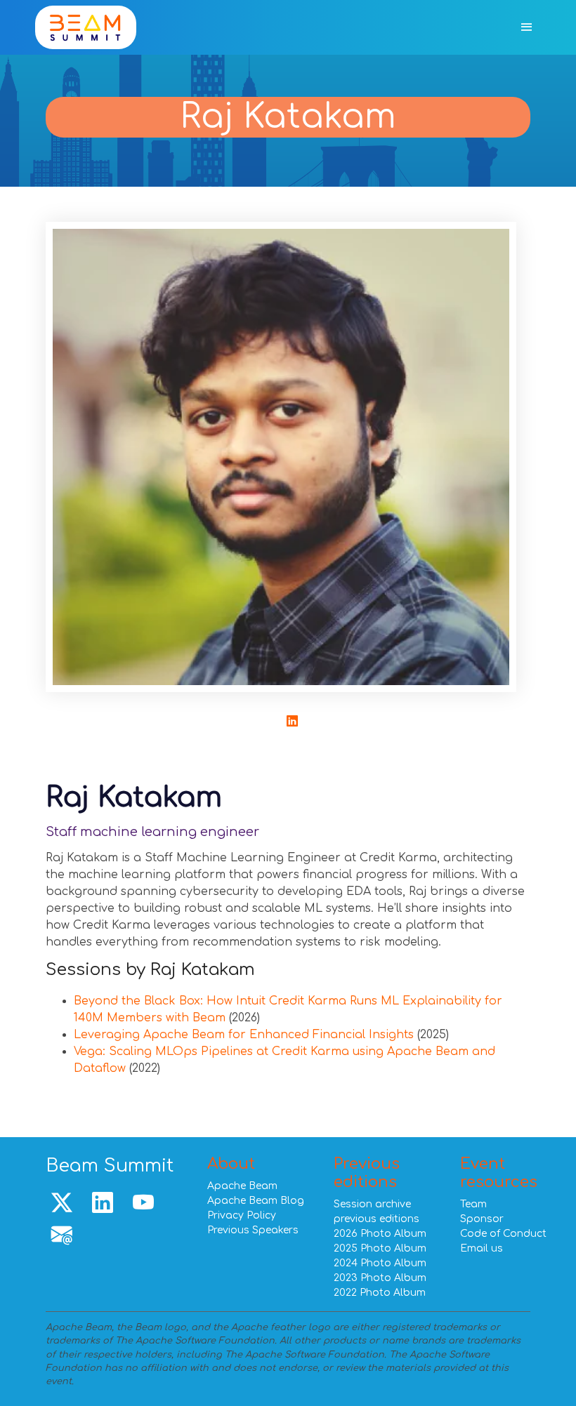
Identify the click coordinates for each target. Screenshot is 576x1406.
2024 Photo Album (380, 1263)
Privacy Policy (241, 1215)
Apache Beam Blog (255, 1200)
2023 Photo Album (380, 1278)
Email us (481, 1248)
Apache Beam (242, 1186)
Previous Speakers (253, 1230)
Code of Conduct (503, 1233)
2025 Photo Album (380, 1248)
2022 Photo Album (380, 1292)
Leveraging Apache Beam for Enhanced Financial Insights (244, 1034)
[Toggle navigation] (526, 28)
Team (473, 1204)
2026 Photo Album (380, 1233)
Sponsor (482, 1219)
